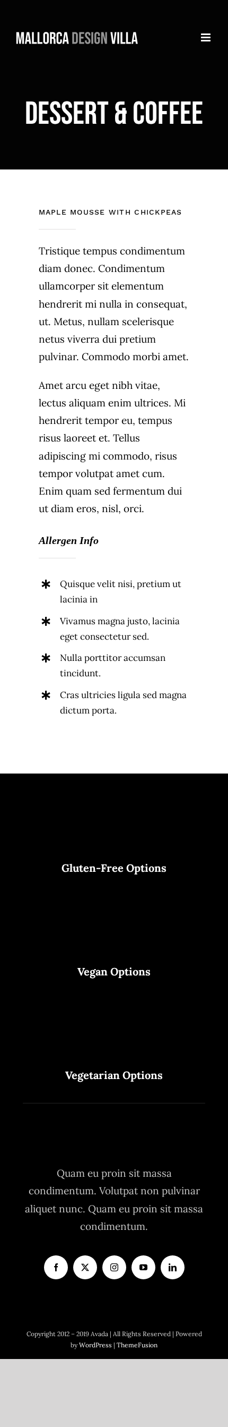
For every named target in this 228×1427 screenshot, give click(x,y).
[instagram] (114, 1267)
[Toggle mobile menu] (206, 37)
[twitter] (85, 1267)
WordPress (96, 1345)
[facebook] (56, 1267)
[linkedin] (173, 1267)
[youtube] (143, 1267)
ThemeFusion (137, 1345)
